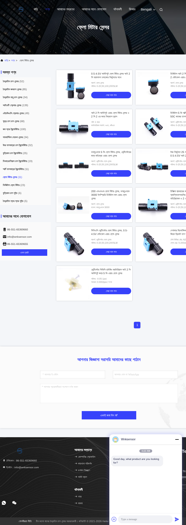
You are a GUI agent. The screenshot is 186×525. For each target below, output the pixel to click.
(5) (15, 201)
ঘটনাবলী (118, 9)
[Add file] (114, 519)
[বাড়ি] (14, 9)
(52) (13, 81)
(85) (15, 89)
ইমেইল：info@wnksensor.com (22, 467)
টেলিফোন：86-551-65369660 (21, 460)
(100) (14, 129)
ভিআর (132, 9)
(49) (16, 113)
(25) (15, 153)
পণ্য (47, 9)
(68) (14, 121)
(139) (15, 105)
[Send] (177, 519)
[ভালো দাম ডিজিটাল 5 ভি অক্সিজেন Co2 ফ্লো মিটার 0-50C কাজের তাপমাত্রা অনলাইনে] (153, 126)
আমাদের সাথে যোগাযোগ (94, 9)
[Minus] (177, 439)
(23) (14, 185)
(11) (16, 169)
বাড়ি (36, 9)
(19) (18, 161)
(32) (18, 145)
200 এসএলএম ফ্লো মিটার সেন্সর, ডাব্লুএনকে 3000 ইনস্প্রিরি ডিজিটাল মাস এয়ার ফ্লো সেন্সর (110, 195)
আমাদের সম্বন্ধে (65, 9)
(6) (12, 193)
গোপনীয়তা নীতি (25, 521)
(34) (15, 97)
